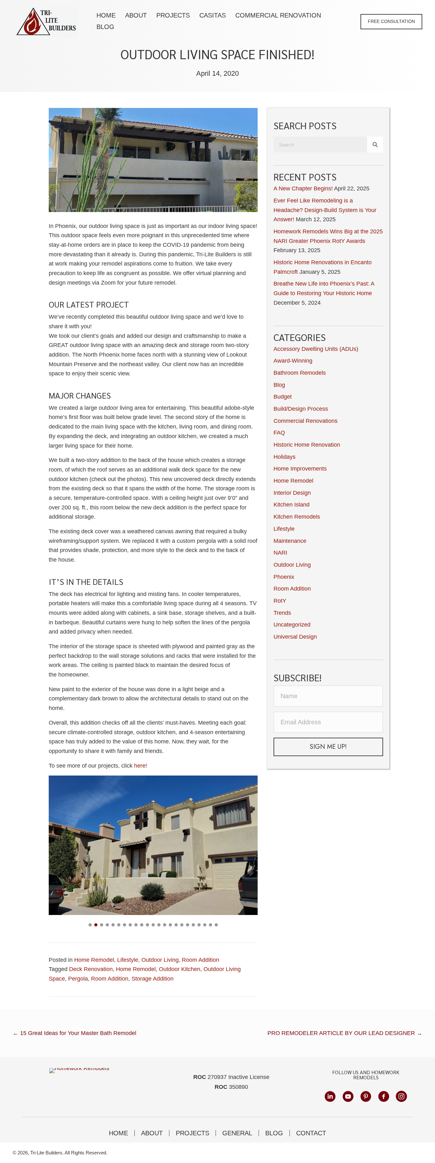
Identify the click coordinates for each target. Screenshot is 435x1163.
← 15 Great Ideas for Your (74, 1033)
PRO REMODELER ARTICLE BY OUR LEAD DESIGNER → (344, 1033)
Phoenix (284, 577)
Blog (279, 385)
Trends (282, 613)
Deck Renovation (91, 969)
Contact (311, 1133)
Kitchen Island (292, 504)
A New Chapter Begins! (303, 188)
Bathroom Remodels (300, 373)
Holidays (285, 457)
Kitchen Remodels (297, 517)
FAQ (279, 432)
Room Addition (200, 960)
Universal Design (295, 637)
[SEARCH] (375, 144)
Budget (283, 397)
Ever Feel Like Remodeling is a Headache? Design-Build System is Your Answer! (325, 210)
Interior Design (292, 493)
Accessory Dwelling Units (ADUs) (316, 349)
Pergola (78, 978)
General (237, 1133)
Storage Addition (153, 978)
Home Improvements (300, 468)
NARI (280, 553)
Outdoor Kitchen (179, 969)
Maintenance (290, 541)
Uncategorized (292, 624)
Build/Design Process (301, 409)
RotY (280, 601)
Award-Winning (293, 361)
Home (118, 1133)
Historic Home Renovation (307, 445)
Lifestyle (127, 960)
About (152, 1133)
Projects (192, 1133)
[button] (391, 21)
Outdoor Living (160, 960)
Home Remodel (94, 960)
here (140, 765)
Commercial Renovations (306, 421)
